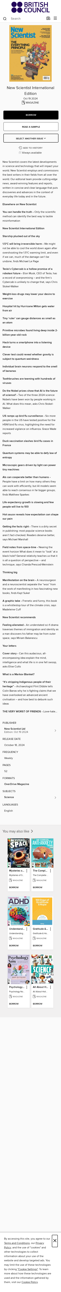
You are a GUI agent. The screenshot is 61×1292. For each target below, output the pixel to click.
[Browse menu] (55, 18)
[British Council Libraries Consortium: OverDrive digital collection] (30, 7)
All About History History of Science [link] (41, 987)
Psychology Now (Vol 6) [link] (17, 987)
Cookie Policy (30, 1282)
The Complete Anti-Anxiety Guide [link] (41, 870)
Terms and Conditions (17, 1243)
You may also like (16, 831)
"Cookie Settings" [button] (27, 1269)
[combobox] (23, 19)
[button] (30, 115)
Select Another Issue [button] (30, 138)
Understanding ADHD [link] (17, 929)
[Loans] (48, 19)
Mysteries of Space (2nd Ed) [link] (17, 870)
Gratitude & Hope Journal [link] (41, 929)
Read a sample (31, 126)
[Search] (5, 18)
